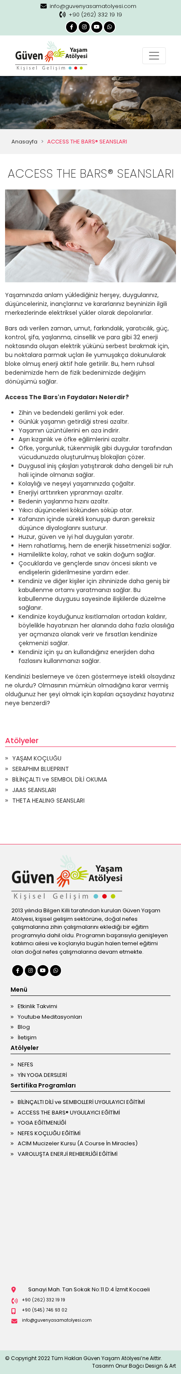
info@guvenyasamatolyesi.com (93, 6)
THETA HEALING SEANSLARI (48, 800)
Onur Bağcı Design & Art (145, 1365)
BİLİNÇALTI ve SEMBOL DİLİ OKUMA (59, 779)
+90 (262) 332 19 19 (95, 15)
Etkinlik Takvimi (37, 1006)
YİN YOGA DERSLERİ (42, 1075)
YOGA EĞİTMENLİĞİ (42, 1123)
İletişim (27, 1037)
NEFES (25, 1064)
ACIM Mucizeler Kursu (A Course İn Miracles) (78, 1143)
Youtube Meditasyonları (50, 1017)
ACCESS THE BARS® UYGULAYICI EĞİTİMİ (69, 1113)
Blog (24, 1027)
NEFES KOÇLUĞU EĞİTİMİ (49, 1133)
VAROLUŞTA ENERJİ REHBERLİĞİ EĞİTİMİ (67, 1154)
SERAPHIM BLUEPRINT (40, 769)
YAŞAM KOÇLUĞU (36, 758)
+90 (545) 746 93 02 (44, 1310)
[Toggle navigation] (154, 55)
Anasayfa (24, 142)
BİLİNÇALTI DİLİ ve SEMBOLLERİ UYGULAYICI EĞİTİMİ (81, 1102)
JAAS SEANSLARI (34, 790)
